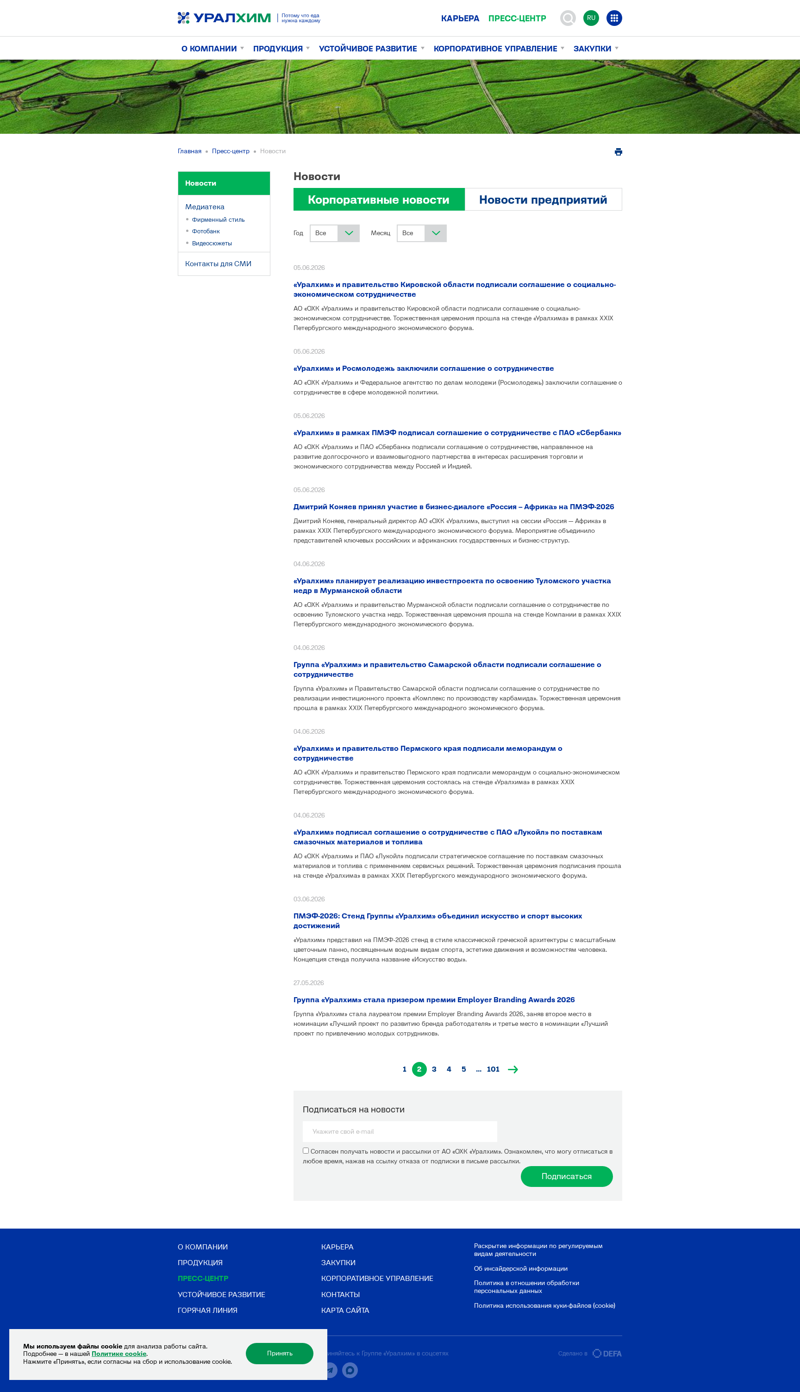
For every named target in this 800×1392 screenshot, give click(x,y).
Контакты (340, 1294)
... (478, 1069)
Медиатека (205, 206)
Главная (189, 151)
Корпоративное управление (495, 48)
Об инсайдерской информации (521, 1269)
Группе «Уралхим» (388, 1353)
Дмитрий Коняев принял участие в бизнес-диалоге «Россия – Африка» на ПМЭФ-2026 (454, 506)
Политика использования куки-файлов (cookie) (544, 1306)
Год (298, 233)
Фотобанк (206, 231)
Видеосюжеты (212, 243)
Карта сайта (345, 1310)
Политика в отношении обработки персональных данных (526, 1287)
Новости (200, 183)
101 (493, 1069)
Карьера (460, 18)
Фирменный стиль (218, 219)
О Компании (209, 48)
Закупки (593, 48)
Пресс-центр (517, 18)
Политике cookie (119, 1354)
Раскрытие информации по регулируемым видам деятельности (538, 1250)
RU (591, 18)
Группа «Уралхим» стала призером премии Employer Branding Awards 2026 (434, 999)
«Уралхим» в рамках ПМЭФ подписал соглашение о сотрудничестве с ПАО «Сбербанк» (457, 432)
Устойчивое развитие (368, 48)
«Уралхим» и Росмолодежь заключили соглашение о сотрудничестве (424, 368)
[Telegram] (330, 1370)
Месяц (380, 233)
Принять (280, 1353)
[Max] (350, 1370)
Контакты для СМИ (218, 263)
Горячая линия (208, 1310)
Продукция (278, 48)
